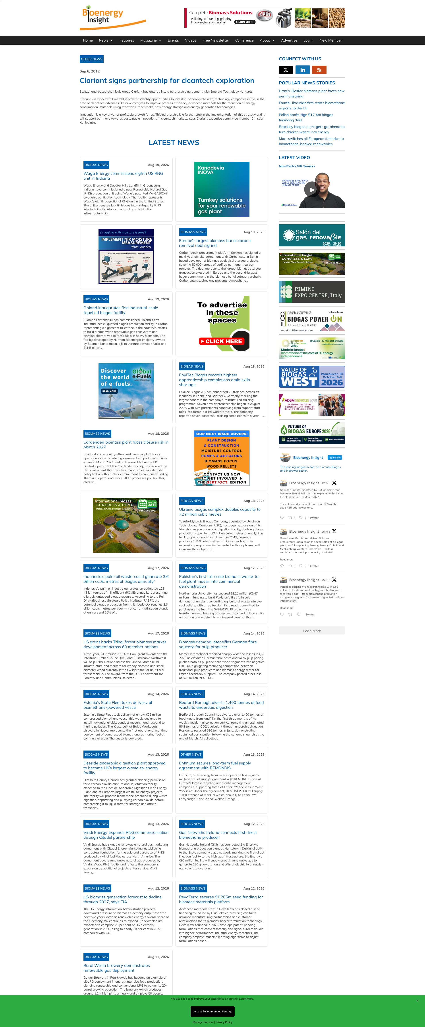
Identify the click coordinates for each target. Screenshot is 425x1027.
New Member (331, 40)
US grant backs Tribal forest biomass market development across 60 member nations (124, 644)
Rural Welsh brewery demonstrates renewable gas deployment (116, 968)
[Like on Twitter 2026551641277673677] (300, 615)
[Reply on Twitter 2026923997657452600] (283, 566)
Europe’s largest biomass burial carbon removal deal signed (215, 243)
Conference (244, 40)
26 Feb (326, 531)
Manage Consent (203, 1022)
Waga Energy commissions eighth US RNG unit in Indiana (123, 176)
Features (127, 40)
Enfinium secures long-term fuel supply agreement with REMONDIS (215, 765)
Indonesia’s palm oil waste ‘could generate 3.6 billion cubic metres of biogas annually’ (126, 579)
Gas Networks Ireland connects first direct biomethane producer (218, 835)
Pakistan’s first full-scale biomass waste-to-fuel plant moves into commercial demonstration (219, 581)
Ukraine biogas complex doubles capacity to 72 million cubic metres (220, 512)
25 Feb (326, 580)
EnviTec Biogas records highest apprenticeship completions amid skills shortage (214, 379)
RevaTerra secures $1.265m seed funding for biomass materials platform (221, 899)
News (103, 40)
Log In (308, 40)
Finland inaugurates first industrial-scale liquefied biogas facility (120, 310)
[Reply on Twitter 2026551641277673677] (283, 615)
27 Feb (326, 483)
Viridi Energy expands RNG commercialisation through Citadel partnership (126, 835)
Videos (190, 40)
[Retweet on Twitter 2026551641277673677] (291, 615)
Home (88, 40)
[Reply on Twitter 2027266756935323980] (283, 518)
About (265, 40)
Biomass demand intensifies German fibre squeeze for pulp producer (218, 644)
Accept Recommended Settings (212, 1011)
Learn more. (246, 998)
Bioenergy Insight (304, 483)
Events (173, 40)
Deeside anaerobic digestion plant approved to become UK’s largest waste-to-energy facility (124, 767)
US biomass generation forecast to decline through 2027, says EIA (122, 899)
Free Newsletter (216, 40)
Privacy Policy (224, 1022)
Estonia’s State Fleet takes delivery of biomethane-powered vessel (117, 705)
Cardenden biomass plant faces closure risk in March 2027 (126, 445)
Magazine (148, 40)
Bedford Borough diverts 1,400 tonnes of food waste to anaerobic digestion (221, 705)
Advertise (289, 40)
